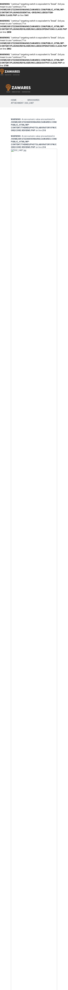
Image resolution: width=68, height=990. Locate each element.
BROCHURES (33, 100)
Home (14, 100)
